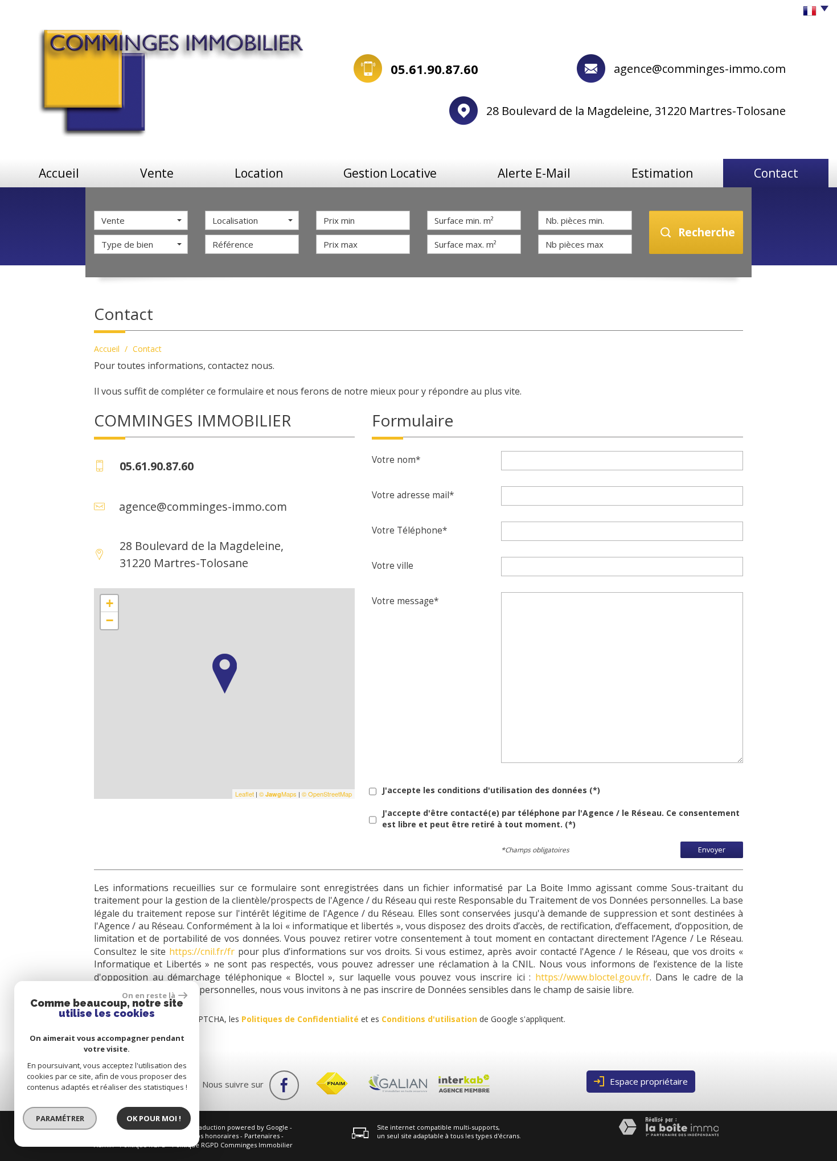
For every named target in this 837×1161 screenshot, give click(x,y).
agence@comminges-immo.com (700, 68)
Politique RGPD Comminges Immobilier (232, 1145)
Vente (157, 173)
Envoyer (711, 850)
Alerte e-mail (534, 173)
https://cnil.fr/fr (202, 951)
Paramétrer (60, 1118)
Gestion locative (390, 173)
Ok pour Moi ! (153, 1118)
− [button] (109, 620)
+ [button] (109, 603)
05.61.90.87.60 (434, 68)
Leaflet (244, 793)
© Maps (278, 793)
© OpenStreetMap (327, 793)
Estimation (662, 173)
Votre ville (392, 565)
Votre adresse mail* (413, 494)
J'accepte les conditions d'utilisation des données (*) (491, 790)
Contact (776, 173)
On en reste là (148, 995)
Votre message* (405, 600)
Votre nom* (396, 459)
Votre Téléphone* (409, 530)
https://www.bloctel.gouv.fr (592, 977)
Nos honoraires (215, 1135)
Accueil (59, 173)
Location (259, 173)
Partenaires (262, 1135)
